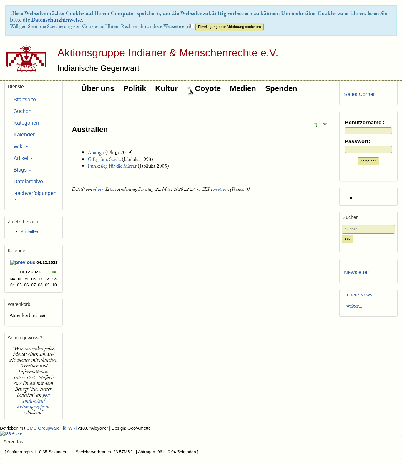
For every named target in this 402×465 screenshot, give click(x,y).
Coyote (208, 88)
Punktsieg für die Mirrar (112, 165)
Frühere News (357, 294)
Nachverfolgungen (35, 193)
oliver (98, 189)
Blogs (21, 170)
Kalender (24, 135)
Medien (243, 88)
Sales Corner (359, 94)
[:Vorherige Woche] (22, 263)
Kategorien (26, 123)
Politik (134, 88)
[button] (315, 124)
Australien (90, 129)
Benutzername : (365, 123)
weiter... (353, 305)
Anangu (96, 152)
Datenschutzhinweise (56, 19)
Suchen (22, 111)
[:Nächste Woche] (54, 273)
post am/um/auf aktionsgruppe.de (33, 400)
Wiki (19, 146)
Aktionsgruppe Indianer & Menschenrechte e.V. (167, 53)
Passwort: (357, 141)
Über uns (97, 88)
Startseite (25, 100)
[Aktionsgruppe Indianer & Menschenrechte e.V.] (24, 58)
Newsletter (356, 272)
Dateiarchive (28, 181)
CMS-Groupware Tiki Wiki (52, 428)
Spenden (281, 88)
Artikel (22, 158)
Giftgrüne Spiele (104, 159)
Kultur (166, 88)
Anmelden (368, 161)
